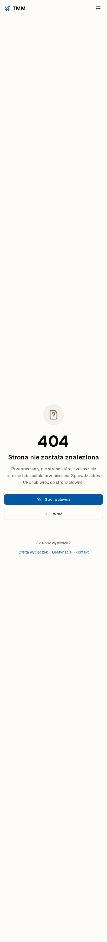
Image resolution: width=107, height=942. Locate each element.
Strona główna (57, 499)
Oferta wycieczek (33, 552)
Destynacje (62, 552)
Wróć (57, 514)
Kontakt (82, 552)
